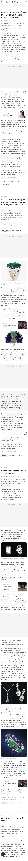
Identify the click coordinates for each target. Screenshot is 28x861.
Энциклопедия (22, 4)
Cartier (8, 292)
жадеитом (14, 767)
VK (9, 172)
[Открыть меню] (1, 2)
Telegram (4, 172)
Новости (3, 4)
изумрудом (5, 231)
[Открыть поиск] (26, 2)
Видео (15, 4)
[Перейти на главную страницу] (14, 2)
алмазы (8, 101)
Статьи (10, 4)
